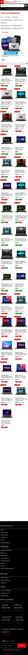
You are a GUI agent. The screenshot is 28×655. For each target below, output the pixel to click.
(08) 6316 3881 (19, 620)
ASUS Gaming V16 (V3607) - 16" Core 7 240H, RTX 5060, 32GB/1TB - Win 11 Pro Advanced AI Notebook (20, 150)
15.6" (2, 17)
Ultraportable (3, 22)
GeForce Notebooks (5, 25)
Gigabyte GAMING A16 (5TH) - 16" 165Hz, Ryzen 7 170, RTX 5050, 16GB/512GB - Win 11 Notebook (20, 195)
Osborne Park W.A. (6, 617)
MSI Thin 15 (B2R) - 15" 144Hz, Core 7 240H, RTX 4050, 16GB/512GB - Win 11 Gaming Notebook (6, 399)
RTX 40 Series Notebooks (6, 28)
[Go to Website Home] (9, 2)
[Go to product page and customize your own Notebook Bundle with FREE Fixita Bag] (11, 45)
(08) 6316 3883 (18, 608)
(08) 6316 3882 (6, 608)
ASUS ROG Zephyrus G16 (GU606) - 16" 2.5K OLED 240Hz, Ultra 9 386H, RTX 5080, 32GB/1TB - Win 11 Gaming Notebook (7, 355)
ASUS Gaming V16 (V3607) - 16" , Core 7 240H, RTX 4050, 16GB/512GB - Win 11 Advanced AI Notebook (20, 286)
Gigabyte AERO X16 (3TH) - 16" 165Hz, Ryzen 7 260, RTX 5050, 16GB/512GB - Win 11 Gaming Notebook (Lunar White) (21, 218)
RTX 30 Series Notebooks (16, 25)
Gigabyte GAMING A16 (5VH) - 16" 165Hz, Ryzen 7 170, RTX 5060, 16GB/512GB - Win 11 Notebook (20, 104)
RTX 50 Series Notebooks (18, 28)
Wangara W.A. (19, 617)
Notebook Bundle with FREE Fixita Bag (9, 55)
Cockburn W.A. (17, 605)
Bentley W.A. (5, 605)
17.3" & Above (8, 17)
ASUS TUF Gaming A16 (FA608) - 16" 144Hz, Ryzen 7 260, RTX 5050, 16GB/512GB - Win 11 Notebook (6, 104)
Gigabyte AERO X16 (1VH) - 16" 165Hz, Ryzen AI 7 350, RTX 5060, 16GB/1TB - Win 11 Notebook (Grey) (7, 286)
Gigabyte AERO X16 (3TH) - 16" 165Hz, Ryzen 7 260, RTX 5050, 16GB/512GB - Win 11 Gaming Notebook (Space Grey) (7, 218)
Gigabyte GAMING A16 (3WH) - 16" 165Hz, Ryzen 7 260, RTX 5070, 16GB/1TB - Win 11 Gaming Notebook (21, 264)
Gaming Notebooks (18, 20)
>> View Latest (7, 653)
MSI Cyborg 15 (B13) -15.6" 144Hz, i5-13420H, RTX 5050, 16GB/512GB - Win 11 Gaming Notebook (6, 126)
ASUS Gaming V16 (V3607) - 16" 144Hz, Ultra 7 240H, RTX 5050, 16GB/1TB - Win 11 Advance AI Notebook (21, 400)
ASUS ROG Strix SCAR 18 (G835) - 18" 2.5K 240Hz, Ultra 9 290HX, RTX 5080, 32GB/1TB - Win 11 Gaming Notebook (21, 332)
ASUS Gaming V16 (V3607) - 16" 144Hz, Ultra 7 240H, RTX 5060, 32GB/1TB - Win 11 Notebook (7, 241)
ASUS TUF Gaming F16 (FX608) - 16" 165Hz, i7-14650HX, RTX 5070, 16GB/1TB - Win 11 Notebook (20, 127)
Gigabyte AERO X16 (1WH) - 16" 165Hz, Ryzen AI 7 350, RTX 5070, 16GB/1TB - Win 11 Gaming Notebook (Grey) (7, 150)
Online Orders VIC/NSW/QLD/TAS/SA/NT (12, 629)
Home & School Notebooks (6, 20)
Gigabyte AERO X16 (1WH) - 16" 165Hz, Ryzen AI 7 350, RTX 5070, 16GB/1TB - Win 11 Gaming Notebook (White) (7, 81)
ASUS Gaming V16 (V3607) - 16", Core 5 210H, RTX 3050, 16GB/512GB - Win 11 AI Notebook (20, 309)
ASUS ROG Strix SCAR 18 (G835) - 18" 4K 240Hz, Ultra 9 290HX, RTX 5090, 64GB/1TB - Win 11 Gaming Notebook (7, 332)
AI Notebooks (15, 17)
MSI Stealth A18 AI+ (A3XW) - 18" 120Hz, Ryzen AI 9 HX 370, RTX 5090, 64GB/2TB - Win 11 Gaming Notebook (20, 172)
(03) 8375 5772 (6, 632)
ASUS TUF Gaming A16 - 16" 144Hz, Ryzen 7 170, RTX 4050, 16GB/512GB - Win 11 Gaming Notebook (20, 240)
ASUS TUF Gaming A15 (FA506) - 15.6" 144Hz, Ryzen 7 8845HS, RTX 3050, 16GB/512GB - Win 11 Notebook (20, 81)
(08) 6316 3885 (6, 620)
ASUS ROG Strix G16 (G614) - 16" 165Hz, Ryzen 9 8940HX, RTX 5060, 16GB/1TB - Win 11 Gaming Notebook (6, 423)
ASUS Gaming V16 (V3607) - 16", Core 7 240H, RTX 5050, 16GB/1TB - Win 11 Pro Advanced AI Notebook (6, 172)
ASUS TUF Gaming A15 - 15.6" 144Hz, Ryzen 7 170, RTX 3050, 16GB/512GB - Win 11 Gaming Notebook (7, 263)
